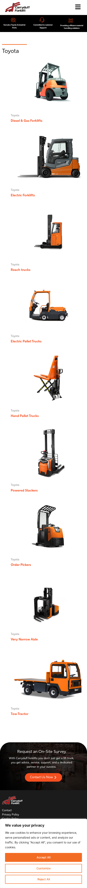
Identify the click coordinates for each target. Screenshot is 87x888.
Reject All (43, 879)
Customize (43, 868)
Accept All (43, 857)
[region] (43, 853)
